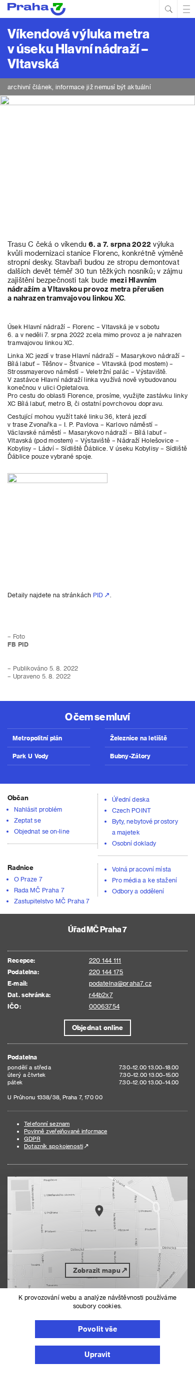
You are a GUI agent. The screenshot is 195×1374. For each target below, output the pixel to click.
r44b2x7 (101, 994)
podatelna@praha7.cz (120, 983)
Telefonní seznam (47, 1123)
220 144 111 (105, 960)
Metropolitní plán (37, 737)
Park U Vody (30, 755)
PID (98, 594)
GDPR (32, 1138)
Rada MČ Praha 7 (39, 889)
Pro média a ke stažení (144, 879)
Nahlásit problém (38, 809)
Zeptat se (27, 820)
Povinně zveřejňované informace (65, 1131)
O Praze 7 (28, 878)
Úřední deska (131, 799)
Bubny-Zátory (130, 755)
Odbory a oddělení (138, 890)
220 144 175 (106, 971)
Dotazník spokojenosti (53, 1146)
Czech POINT (131, 810)
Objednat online (97, 1027)
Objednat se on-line (42, 831)
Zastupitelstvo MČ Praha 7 (52, 900)
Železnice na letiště (138, 737)
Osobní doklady (134, 843)
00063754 (104, 1006)
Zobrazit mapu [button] (96, 1270)
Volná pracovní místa (141, 868)
